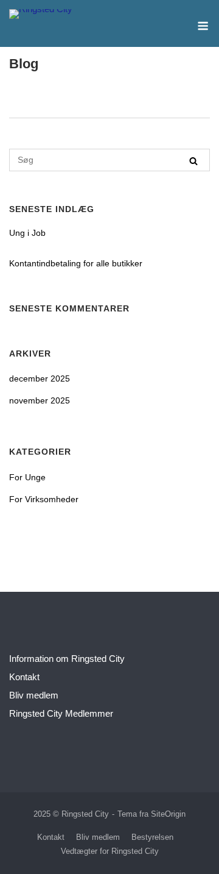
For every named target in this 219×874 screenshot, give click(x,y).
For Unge (27, 477)
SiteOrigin (168, 814)
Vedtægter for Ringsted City (110, 851)
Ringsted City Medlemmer (61, 713)
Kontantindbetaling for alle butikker (75, 263)
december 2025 (39, 378)
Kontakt (24, 677)
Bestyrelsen (152, 837)
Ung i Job (27, 233)
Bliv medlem (33, 695)
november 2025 (39, 400)
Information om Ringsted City (67, 658)
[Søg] (193, 160)
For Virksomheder (43, 499)
